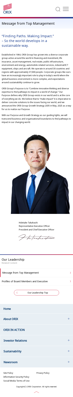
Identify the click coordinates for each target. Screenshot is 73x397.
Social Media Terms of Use (16, 380)
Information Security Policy (16, 376)
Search (58, 9)
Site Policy (8, 372)
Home (7, 309)
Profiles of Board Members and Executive (25, 281)
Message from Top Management (20, 272)
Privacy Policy (42, 372)
